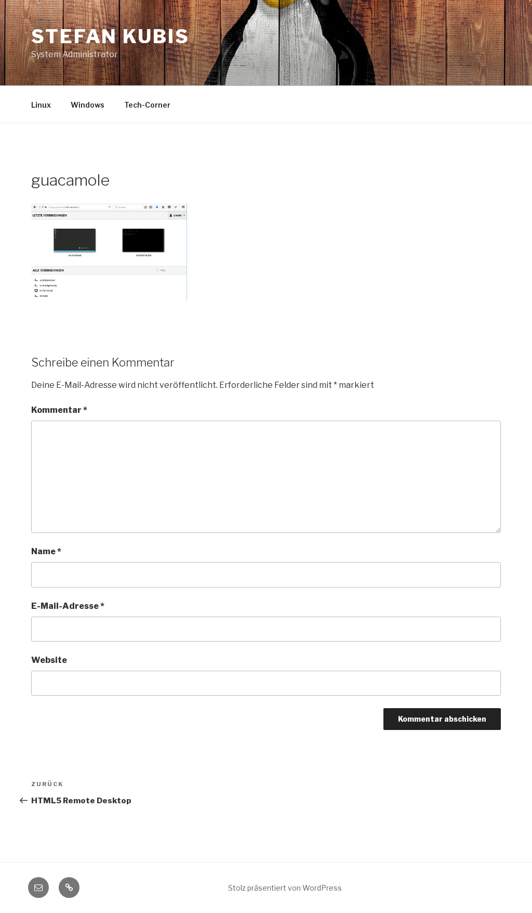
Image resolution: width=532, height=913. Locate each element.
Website (49, 660)
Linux (41, 104)
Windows (87, 104)
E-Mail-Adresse (67, 606)
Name (46, 551)
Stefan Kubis (110, 36)
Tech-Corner (147, 104)
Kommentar (59, 410)
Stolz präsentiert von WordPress (285, 887)
